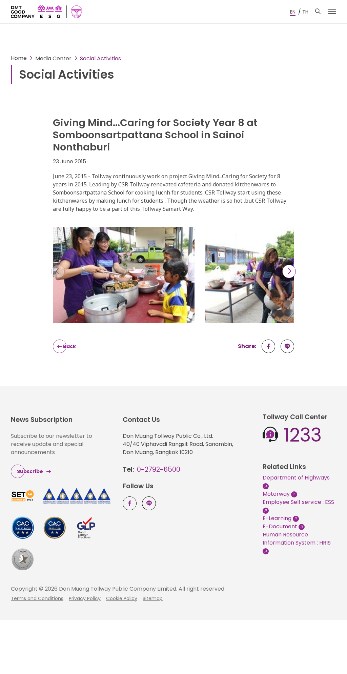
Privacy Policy (85, 598)
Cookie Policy (121, 598)
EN (292, 11)
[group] (124, 277)
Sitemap (153, 598)
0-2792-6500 (158, 469)
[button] (289, 271)
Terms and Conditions (37, 598)
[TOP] (326, 653)
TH (305, 11)
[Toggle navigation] (332, 11)
